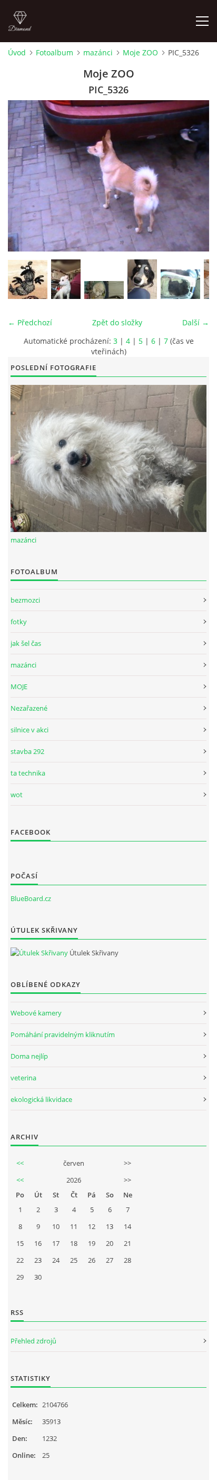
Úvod (17, 52)
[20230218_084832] (104, 290)
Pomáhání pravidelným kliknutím (63, 1034)
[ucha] (27, 279)
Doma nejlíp (29, 1056)
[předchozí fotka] (25, 175)
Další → (195, 322)
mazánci (98, 52)
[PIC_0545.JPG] (180, 284)
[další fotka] (192, 175)
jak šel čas (26, 643)
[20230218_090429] (66, 279)
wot (17, 794)
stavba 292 (27, 751)
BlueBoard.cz (31, 898)
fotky (19, 621)
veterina (23, 1077)
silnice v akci (29, 729)
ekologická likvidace (41, 1099)
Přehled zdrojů (33, 1341)
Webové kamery (36, 1013)
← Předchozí (30, 322)
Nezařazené (29, 708)
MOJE (19, 686)
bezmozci (25, 600)
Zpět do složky (117, 322)
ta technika (28, 773)
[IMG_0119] (142, 279)
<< (20, 1163)
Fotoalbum (54, 52)
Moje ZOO (140, 52)
